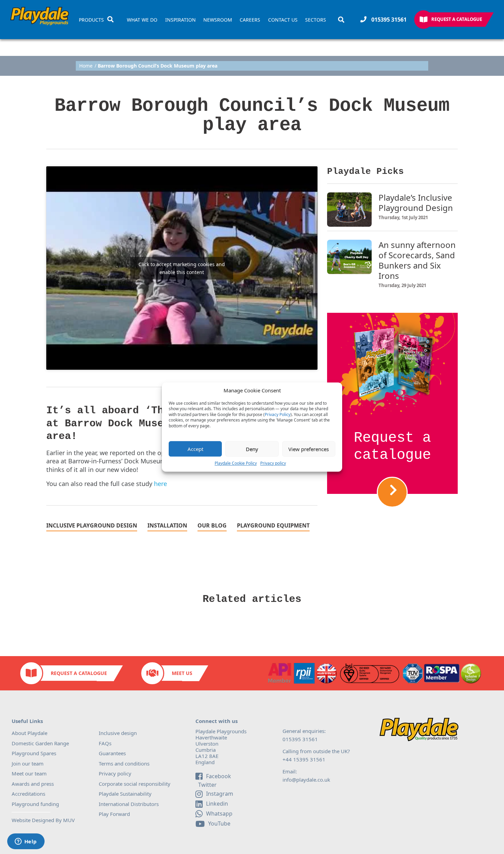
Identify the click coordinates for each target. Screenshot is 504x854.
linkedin (217, 803)
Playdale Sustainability (125, 793)
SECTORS (315, 20)
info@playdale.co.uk (306, 779)
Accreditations (28, 793)
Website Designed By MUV (43, 820)
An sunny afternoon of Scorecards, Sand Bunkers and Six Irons (417, 260)
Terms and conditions (124, 763)
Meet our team (29, 773)
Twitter (207, 785)
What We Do (142, 20)
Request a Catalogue (456, 19)
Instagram (219, 793)
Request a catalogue (392, 446)
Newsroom (217, 20)
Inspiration (180, 20)
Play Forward (114, 813)
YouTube (219, 823)
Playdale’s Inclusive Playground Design (416, 202)
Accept (195, 449)
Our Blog (212, 526)
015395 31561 (388, 19)
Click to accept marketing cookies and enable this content (182, 268)
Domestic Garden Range (40, 743)
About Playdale (29, 733)
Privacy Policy (277, 414)
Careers (250, 20)
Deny (252, 449)
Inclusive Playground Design (91, 526)
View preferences (308, 449)
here (160, 483)
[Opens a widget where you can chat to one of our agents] (26, 842)
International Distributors (129, 803)
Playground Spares (34, 753)
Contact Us (283, 20)
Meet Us (182, 673)
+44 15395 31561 (304, 759)
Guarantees (112, 753)
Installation (167, 526)
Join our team (28, 763)
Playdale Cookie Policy (236, 463)
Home (86, 66)
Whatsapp (219, 813)
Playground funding (35, 803)
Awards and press (33, 783)
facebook (218, 776)
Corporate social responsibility (134, 783)
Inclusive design (118, 733)
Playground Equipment (273, 526)
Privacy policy (273, 463)
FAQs (105, 743)
